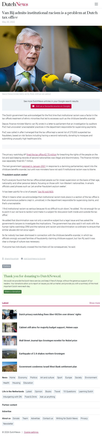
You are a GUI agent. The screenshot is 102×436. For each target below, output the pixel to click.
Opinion (38, 391)
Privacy (84, 418)
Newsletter (8, 423)
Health (6, 383)
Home (12, 377)
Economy (22, 377)
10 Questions (69, 391)
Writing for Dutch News (67, 418)
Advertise (35, 418)
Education (28, 383)
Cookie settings (31, 432)
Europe (68, 377)
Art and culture (47, 377)
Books (48, 391)
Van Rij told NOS (45, 191)
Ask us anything (47, 397)
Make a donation (12, 291)
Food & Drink (31, 397)
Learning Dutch (86, 391)
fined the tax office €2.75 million (41, 154)
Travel (57, 391)
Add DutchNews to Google (34, 259)
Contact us (48, 418)
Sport (59, 377)
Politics (6, 266)
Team (25, 418)
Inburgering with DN (12, 397)
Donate (16, 418)
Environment (91, 377)
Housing (16, 383)
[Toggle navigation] (96, 4)
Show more (94, 303)
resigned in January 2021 (34, 166)
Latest (5, 303)
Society (78, 377)
